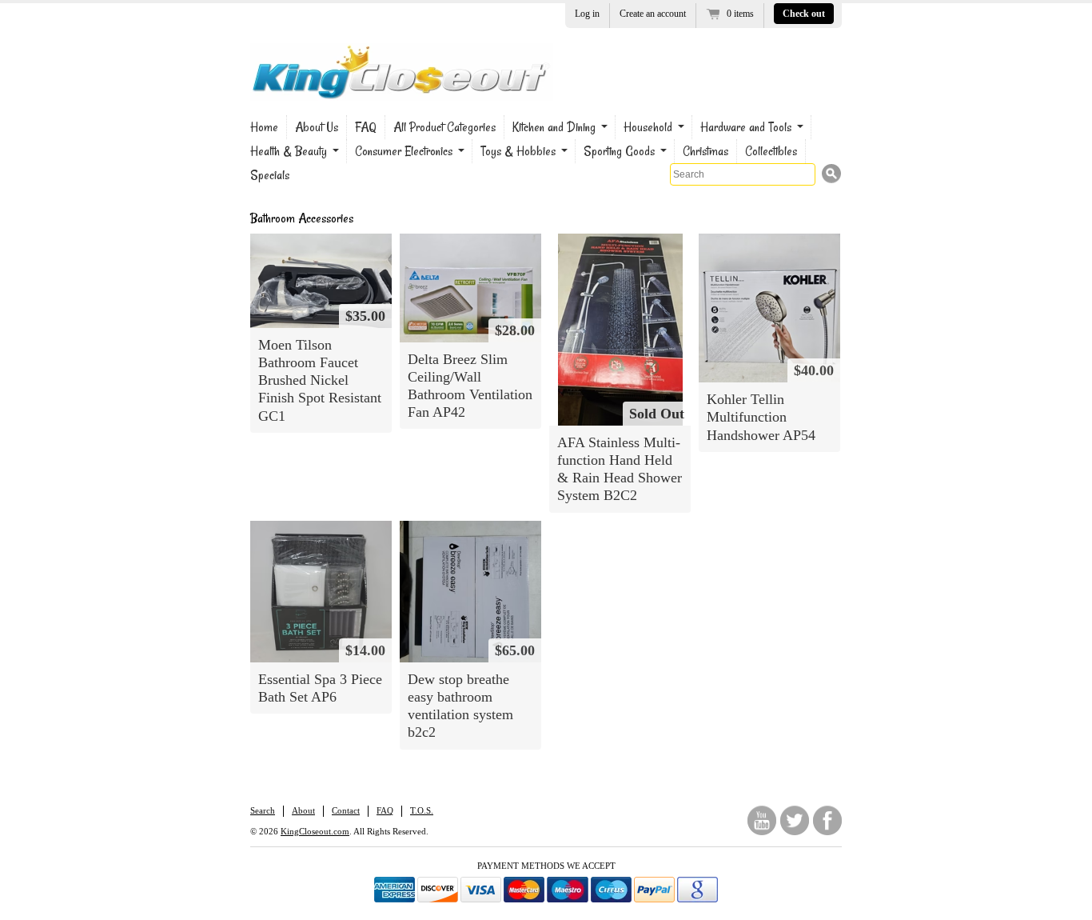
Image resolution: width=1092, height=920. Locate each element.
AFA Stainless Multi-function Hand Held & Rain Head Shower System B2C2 (619, 468)
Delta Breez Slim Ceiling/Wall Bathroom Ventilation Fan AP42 (470, 385)
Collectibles (771, 151)
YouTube (761, 820)
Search (262, 810)
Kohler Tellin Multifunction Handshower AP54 (761, 416)
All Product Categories (444, 127)
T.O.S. (421, 810)
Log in (587, 13)
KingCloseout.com (315, 831)
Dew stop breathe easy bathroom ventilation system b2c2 (460, 705)
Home (264, 127)
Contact (346, 810)
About (303, 810)
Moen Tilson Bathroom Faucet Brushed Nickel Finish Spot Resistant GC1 (319, 380)
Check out (804, 13)
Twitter (794, 820)
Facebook (827, 820)
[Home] (401, 89)
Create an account (653, 13)
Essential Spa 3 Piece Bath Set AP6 (320, 688)
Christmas (705, 151)
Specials (269, 175)
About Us (316, 127)
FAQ (366, 127)
